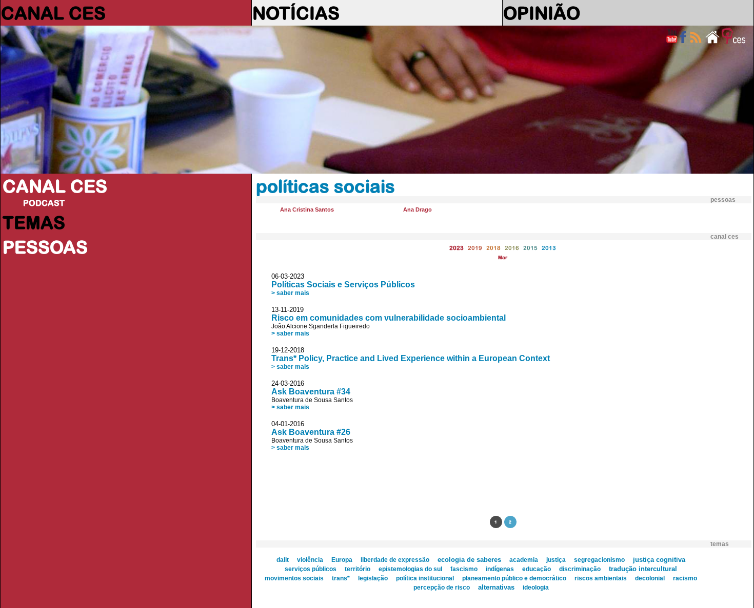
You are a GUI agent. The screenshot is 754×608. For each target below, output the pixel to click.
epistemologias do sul (410, 569)
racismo (685, 578)
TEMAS (34, 222)
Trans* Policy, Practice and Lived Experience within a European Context (410, 358)
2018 (493, 247)
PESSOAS (45, 247)
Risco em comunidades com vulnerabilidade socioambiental (388, 317)
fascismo (464, 569)
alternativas (496, 587)
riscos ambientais (600, 578)
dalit (282, 559)
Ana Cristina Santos (307, 209)
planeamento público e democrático (514, 578)
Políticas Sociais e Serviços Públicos (343, 284)
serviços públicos (310, 569)
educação (536, 569)
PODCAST (44, 202)
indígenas (500, 569)
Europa (341, 559)
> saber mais (290, 293)
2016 (512, 247)
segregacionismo (599, 559)
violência (310, 559)
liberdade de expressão (395, 559)
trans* (341, 578)
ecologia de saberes (469, 559)
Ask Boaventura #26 (310, 432)
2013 (549, 247)
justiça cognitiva (659, 559)
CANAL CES (53, 13)
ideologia (536, 587)
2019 (475, 247)
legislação (373, 578)
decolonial (650, 578)
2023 (456, 247)
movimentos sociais (294, 578)
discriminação (580, 569)
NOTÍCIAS (296, 13)
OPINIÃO (541, 13)
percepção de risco (441, 587)
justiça (556, 559)
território (357, 569)
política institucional (425, 578)
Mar (502, 257)
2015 (530, 247)
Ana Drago (417, 209)
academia (523, 559)
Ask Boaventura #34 (310, 391)
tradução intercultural (643, 569)
